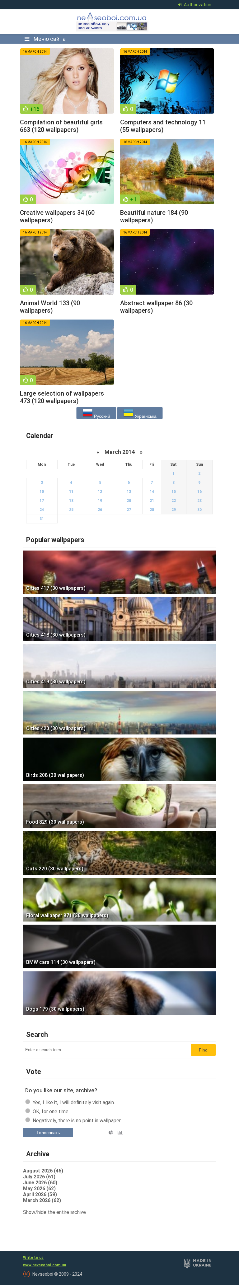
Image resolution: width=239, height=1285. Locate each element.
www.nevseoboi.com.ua (44, 1265)
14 (152, 491)
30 (199, 510)
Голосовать (48, 1132)
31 (42, 519)
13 (129, 491)
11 (71, 491)
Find (203, 1049)
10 (42, 491)
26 (100, 510)
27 (129, 510)
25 (71, 510)
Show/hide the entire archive (54, 1212)
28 (152, 510)
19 (100, 500)
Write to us (33, 1257)
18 (71, 500)
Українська (145, 416)
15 (173, 491)
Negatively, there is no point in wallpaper (77, 1121)
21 (152, 500)
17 (42, 500)
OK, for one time (50, 1111)
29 (173, 510)
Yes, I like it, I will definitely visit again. (74, 1102)
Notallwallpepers (112, 21)
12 (100, 491)
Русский (101, 416)
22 (173, 500)
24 (42, 510)
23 (199, 500)
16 (199, 491)
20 (129, 500)
